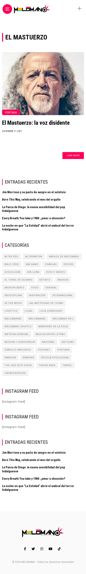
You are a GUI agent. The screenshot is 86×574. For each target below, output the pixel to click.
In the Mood (13, 303)
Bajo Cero (12, 264)
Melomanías (13, 318)
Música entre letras (50, 334)
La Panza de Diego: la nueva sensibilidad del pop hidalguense (33, 209)
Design (68, 264)
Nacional (48, 342)
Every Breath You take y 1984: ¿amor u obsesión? (33, 218)
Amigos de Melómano (64, 256)
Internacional (62, 295)
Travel (67, 365)
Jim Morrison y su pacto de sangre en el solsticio (34, 192)
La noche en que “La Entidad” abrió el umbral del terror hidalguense (38, 227)
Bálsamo (32, 264)
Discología (12, 272)
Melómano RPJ (63, 318)
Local (29, 311)
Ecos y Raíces (55, 272)
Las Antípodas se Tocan (46, 303)
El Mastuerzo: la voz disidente (36, 123)
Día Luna (33, 272)
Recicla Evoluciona (55, 357)
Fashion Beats (14, 287)
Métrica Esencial (17, 334)
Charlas (51, 264)
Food (34, 287)
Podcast (44, 349)
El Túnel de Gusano (19, 279)
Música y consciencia (20, 342)
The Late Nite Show (18, 365)
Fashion (62, 279)
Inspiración (37, 295)
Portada (11, 112)
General (51, 287)
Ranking (28, 357)
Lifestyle (11, 311)
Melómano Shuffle (18, 326)
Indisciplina (13, 295)
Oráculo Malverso (18, 349)
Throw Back (47, 365)
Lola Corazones (51, 311)
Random (10, 357)
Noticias (68, 342)
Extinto (45, 279)
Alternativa (33, 256)
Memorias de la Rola (53, 326)
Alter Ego (11, 256)
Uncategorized (15, 373)
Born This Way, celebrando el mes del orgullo (31, 199)
